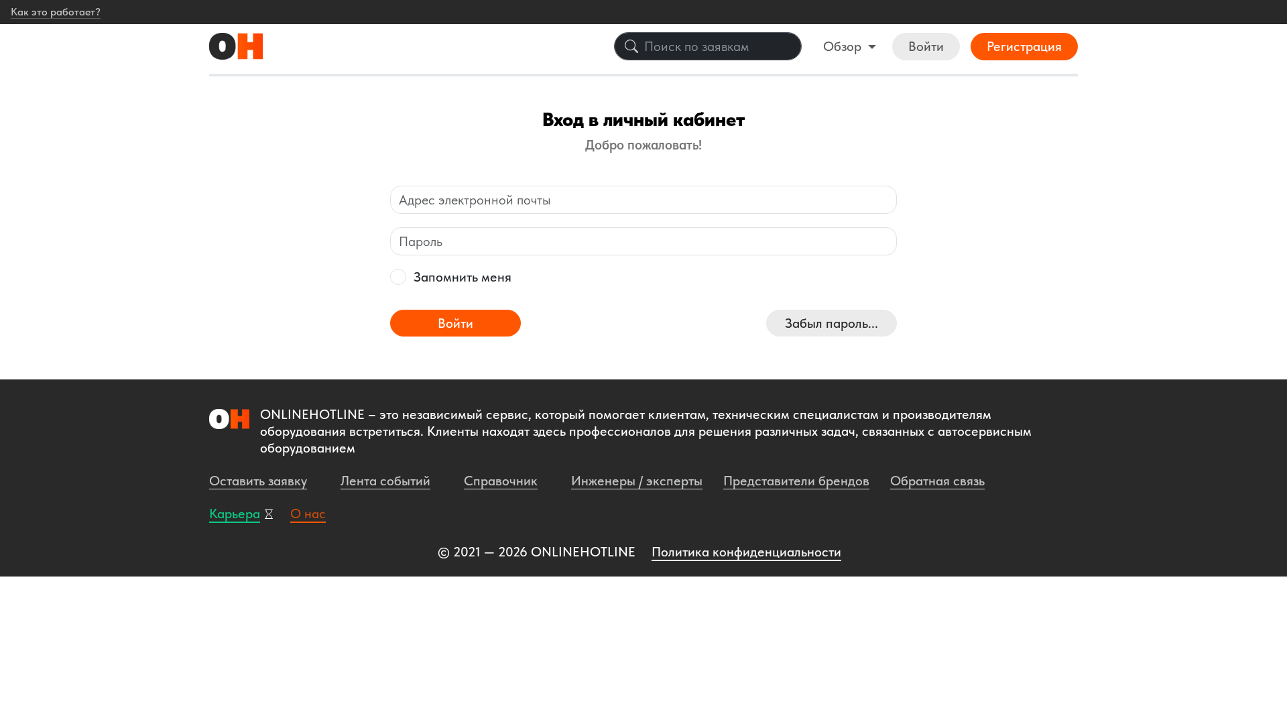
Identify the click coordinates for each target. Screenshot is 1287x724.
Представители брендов (796, 481)
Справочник (501, 481)
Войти (926, 46)
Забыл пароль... (831, 323)
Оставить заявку (258, 481)
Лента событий (385, 481)
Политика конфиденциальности (746, 552)
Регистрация (1024, 46)
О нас (308, 513)
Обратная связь (937, 481)
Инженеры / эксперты (636, 481)
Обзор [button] (844, 46)
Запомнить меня (462, 277)
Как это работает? (56, 11)
